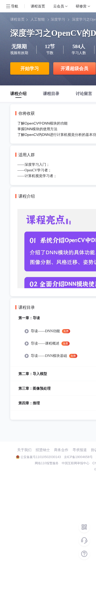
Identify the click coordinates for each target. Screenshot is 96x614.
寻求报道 (79, 450)
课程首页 (38, 6)
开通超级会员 (74, 68)
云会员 (58, 6)
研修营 (81, 6)
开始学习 (29, 68)
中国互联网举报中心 (75, 463)
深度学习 (58, 19)
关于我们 (24, 450)
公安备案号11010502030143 (40, 457)
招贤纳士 (43, 450)
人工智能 (37, 19)
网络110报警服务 (47, 463)
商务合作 (61, 450)
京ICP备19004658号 (78, 457)
